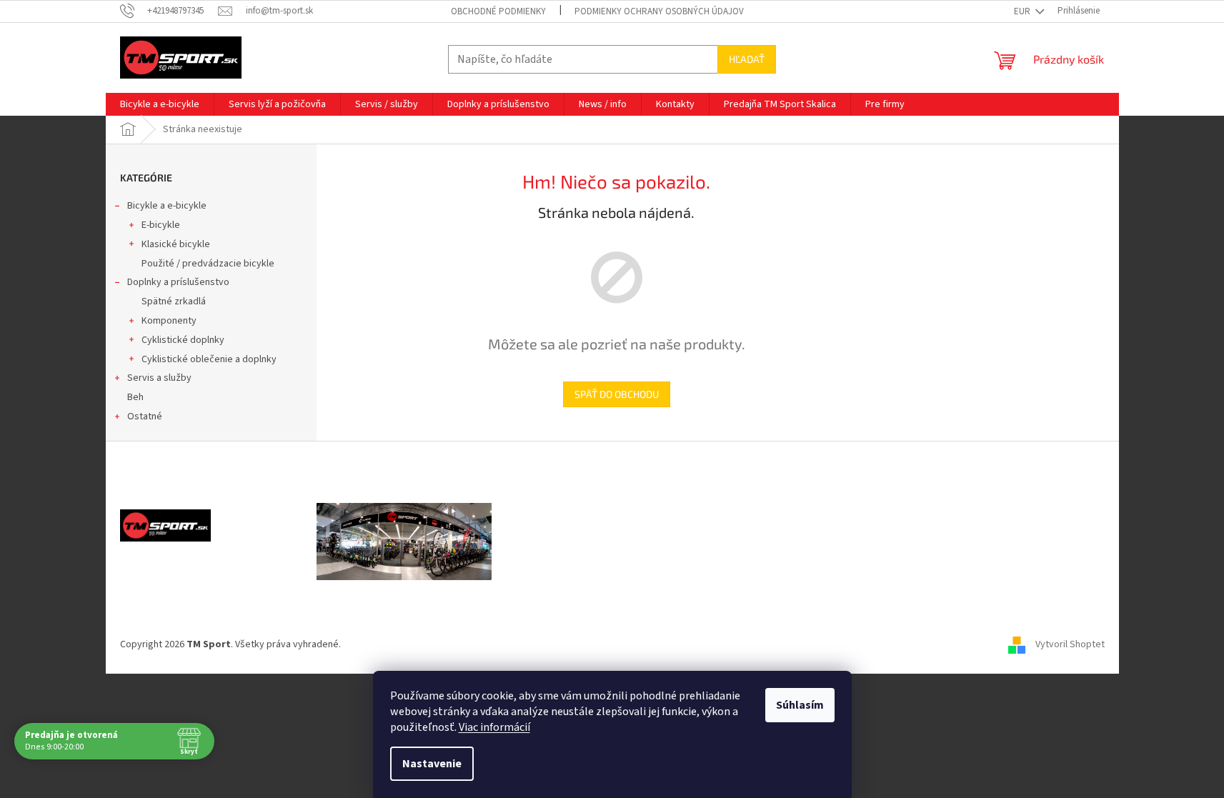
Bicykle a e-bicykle (167, 206)
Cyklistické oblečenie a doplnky (209, 359)
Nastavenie (432, 764)
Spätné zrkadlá (173, 301)
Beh (135, 397)
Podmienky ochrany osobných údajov (659, 11)
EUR (1023, 11)
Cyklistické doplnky (182, 340)
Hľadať (747, 59)
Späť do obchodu (616, 394)
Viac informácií (494, 727)
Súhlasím (800, 705)
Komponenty (168, 321)
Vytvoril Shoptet (1070, 644)
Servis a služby (159, 378)
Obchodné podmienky (498, 11)
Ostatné (144, 416)
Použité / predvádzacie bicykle (207, 263)
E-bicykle (160, 225)
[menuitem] (160, 104)
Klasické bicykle (175, 244)
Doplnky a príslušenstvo (178, 282)
